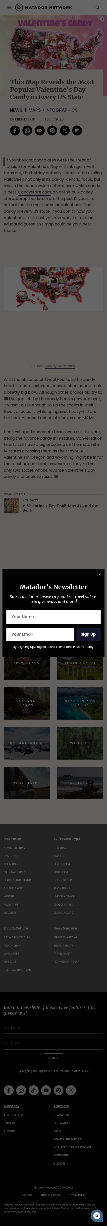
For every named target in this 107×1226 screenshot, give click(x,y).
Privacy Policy (83, 647)
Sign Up (88, 634)
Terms (60, 647)
